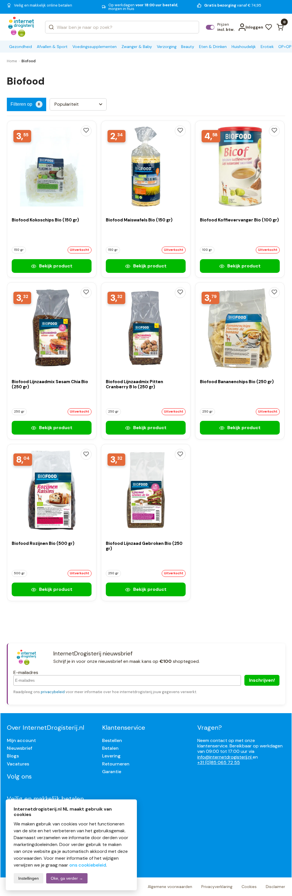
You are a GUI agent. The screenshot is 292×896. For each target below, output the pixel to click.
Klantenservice (123, 727)
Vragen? (209, 727)
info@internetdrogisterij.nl (225, 757)
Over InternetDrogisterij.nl (45, 727)
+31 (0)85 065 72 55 (218, 762)
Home (12, 61)
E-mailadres (25, 672)
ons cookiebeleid (87, 865)
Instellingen (28, 878)
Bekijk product (55, 266)
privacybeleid (53, 691)
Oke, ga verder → (67, 878)
